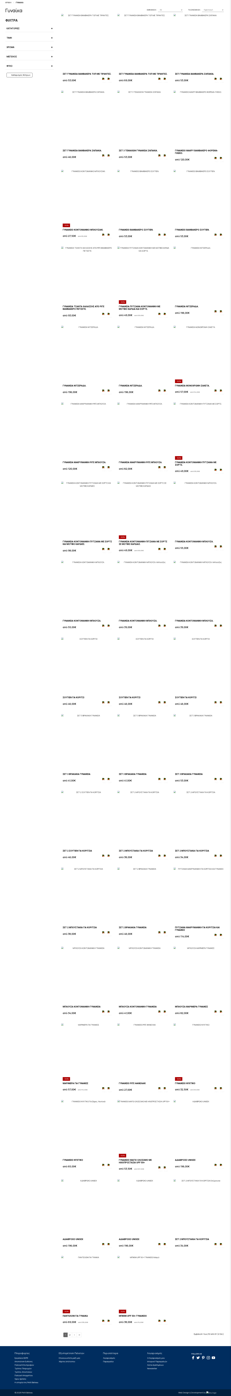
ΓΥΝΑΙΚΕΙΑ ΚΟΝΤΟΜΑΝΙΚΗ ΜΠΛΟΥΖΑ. (194, 541)
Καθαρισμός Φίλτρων (20, 75)
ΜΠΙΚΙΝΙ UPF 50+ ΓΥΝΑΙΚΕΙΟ (133, 1316)
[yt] (214, 1358)
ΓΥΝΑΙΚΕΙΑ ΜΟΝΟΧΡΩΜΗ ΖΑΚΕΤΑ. (192, 385)
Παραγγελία (108, 1361)
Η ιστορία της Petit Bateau (26, 1382)
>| (79, 1335)
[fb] (193, 1358)
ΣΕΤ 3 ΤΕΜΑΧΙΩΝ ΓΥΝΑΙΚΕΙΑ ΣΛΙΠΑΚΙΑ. (138, 150)
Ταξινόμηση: (194, 10)
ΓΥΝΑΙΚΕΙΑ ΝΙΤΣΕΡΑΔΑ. (187, 306)
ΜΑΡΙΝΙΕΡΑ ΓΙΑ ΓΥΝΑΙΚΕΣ (75, 1083)
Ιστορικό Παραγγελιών (157, 1361)
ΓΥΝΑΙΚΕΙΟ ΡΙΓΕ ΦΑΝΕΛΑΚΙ (132, 1083)
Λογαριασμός (109, 1358)
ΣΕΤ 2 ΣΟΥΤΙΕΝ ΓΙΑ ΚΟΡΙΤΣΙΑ (77, 851)
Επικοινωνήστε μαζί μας (69, 1358)
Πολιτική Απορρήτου (24, 1375)
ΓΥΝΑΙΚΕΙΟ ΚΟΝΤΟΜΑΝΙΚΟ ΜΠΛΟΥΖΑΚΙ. (83, 230)
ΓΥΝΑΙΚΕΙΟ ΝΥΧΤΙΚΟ (185, 1083)
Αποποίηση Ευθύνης (24, 1361)
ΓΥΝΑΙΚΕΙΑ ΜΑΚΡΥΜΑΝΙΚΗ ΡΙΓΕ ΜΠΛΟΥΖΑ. (84, 462)
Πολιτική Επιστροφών (24, 1365)
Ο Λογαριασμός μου (156, 1358)
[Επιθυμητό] (104, 80)
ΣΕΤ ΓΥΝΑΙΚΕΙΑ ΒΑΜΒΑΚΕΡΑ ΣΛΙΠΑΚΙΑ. (194, 74)
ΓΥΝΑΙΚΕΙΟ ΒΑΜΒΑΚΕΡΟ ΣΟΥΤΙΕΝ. (136, 230)
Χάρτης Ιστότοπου (67, 1361)
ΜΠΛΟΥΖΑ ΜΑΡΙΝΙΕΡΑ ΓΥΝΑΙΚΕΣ (191, 1006)
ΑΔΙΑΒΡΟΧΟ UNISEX (185, 1160)
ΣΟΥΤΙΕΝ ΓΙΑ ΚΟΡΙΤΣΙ (73, 697)
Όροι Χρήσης (20, 1379)
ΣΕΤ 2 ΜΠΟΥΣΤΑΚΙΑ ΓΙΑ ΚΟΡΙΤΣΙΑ (136, 851)
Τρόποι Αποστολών (23, 1372)
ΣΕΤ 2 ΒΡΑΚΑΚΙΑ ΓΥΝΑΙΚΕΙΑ (133, 927)
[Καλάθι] (109, 80)
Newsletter (152, 1368)
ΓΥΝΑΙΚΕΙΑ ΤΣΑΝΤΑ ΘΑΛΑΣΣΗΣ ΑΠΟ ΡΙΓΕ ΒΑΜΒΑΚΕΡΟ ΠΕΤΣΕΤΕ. (83, 307)
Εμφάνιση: (152, 10)
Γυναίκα (19, 2)
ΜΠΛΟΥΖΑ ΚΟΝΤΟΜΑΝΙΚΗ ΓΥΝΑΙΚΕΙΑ (82, 1006)
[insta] (209, 1358)
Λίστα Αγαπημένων (155, 1365)
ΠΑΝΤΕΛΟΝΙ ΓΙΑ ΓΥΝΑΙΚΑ (75, 1316)
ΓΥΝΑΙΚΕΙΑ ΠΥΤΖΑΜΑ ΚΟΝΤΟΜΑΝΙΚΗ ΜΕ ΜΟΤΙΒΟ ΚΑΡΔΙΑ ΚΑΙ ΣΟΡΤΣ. (139, 307)
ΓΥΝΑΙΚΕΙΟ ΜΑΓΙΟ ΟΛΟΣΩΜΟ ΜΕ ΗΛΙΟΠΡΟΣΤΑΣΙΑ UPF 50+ (135, 1161)
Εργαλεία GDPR (21, 1358)
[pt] (204, 1358)
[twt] (199, 1358)
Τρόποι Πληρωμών (23, 1368)
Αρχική (8, 2)
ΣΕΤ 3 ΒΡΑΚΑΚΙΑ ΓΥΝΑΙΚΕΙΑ (76, 774)
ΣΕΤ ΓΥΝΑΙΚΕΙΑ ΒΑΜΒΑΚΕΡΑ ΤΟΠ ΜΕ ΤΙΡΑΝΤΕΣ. (87, 74)
